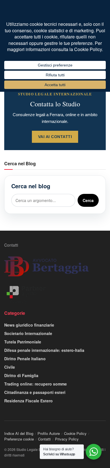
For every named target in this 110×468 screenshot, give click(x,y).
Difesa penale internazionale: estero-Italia (44, 350)
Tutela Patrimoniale (22, 342)
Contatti (11, 245)
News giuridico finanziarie (29, 325)
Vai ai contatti (55, 136)
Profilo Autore (49, 433)
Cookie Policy (75, 433)
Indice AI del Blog (18, 433)
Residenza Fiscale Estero (28, 400)
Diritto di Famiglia (21, 375)
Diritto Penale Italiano (25, 358)
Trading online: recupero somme (35, 384)
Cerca (88, 200)
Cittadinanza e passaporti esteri (34, 392)
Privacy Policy (67, 439)
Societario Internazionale (28, 333)
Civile (9, 367)
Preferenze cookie (19, 439)
